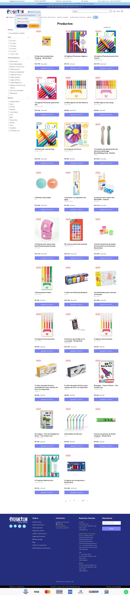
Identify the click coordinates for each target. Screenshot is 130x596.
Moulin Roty (13, 120)
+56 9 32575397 (41, 1)
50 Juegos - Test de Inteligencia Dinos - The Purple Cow (47, 435)
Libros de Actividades (16, 90)
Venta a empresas (38, 528)
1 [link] (65, 501)
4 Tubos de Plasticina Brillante (75, 292)
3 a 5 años (13, 48)
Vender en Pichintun (38, 525)
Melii (11, 117)
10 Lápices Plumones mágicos (75, 56)
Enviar (111, 528)
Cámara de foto (15, 69)
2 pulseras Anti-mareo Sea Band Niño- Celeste (104, 198)
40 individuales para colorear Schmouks (105, 293)
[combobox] (92, 11)
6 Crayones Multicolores (44, 480)
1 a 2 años (13, 43)
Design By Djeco (68, 58)
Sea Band (13, 128)
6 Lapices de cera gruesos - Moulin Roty (75, 481)
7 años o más (14, 54)
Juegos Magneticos (16, 82)
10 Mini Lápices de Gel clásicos (76, 103)
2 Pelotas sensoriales (43, 198)
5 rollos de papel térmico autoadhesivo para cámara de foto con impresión (46, 387)
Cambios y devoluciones (63, 1)
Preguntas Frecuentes (39, 536)
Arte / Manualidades (16, 64)
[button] (122, 12)
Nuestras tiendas (87, 518)
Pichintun (62, 581)
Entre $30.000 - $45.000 (17, 33)
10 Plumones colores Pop (44, 149)
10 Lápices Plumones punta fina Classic (106, 57)
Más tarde (34, 25)
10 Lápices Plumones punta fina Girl (47, 104)
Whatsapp (60, 524)
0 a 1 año (13, 41)
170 (83, 500)
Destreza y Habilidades (17, 72)
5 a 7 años (13, 51)
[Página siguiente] (87, 500)
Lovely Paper (14, 112)
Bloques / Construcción (17, 66)
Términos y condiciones (16, 587)
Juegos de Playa (15, 77)
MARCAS (10, 98)
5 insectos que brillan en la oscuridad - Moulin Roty (74, 340)
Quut (11, 125)
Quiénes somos (37, 522)
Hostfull (12, 107)
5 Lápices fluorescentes (103, 339)
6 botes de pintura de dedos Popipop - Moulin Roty (105, 435)
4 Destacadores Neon (43, 292)
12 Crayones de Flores (72, 149)
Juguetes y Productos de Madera (17, 87)
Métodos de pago (37, 539)
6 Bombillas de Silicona (73, 434)
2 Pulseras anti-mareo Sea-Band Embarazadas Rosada (45, 245)
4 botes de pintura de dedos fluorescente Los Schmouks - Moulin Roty (105, 246)
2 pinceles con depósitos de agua (75, 198)
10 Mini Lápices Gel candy (104, 103)
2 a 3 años (13, 46)
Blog (34, 542)
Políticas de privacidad (113, 587)
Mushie (12, 122)
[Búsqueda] (110, 11)
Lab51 (72, 581)
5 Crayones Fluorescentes (45, 339)
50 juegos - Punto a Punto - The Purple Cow (106, 386)
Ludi (11, 115)
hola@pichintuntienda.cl (16, 1)
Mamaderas (13, 93)
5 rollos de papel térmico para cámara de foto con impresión (76, 386)
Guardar (22, 25)
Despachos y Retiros (38, 530)
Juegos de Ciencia (15, 74)
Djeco (12, 104)
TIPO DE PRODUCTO (14, 58)
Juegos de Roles (15, 80)
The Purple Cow (14, 130)
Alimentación (14, 61)
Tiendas (85, 1)
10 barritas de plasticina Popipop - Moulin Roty (44, 57)
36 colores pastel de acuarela (75, 244)
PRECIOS (10, 30)
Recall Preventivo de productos (41, 548)
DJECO (65, 294)
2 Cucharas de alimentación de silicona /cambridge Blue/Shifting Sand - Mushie (106, 151)
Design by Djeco (15, 101)
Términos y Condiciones (39, 545)
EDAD (9, 37)
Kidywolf (12, 109)
